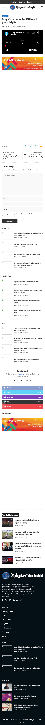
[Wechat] (27, 380)
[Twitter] (30, 146)
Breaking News (7, 612)
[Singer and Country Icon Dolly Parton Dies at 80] (7, 283)
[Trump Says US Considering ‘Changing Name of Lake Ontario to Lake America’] (7, 331)
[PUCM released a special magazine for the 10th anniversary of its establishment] (7, 707)
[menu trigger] (4, 7)
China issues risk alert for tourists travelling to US (27, 254)
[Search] (42, 7)
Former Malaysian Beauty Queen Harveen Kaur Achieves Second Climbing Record (28, 234)
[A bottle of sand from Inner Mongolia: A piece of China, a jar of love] (7, 534)
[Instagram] (20, 380)
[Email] (41, 146)
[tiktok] (22, 402)
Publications (6, 628)
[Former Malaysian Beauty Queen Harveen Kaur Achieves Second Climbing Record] (7, 235)
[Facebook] (25, 146)
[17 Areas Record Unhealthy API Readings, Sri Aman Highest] (7, 303)
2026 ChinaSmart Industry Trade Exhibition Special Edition (27, 686)
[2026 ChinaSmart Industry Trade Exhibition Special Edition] (7, 687)
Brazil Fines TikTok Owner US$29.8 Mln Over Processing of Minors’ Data (28, 339)
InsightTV (5, 16)
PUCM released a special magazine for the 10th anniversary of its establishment (26, 706)
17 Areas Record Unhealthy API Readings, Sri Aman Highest (27, 302)
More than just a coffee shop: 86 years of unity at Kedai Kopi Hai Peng (28, 558)
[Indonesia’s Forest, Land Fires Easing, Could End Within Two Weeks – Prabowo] (7, 293)
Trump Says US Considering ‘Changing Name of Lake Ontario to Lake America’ (27, 329)
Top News (5, 632)
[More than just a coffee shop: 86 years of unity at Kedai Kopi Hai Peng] (7, 560)
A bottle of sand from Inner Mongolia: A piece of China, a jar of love (27, 533)
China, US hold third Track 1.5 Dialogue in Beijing (26, 359)
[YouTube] (24, 380)
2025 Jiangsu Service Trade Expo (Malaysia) (25, 696)
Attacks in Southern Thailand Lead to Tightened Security (27, 521)
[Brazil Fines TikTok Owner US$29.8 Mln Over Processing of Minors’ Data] (7, 340)
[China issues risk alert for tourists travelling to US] (7, 255)
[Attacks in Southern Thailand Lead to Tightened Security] (7, 522)
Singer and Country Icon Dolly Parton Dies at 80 (26, 282)
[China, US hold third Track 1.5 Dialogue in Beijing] (7, 360)
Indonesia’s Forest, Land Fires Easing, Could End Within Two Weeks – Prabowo (28, 292)
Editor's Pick (6, 620)
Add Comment (22, 26)
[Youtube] (22, 406)
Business (5, 616)
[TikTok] (30, 380)
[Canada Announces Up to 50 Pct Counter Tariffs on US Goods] (7, 313)
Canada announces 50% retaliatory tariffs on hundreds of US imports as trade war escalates (28, 546)
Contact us (21, 374)
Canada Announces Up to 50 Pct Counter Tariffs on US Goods (28, 312)
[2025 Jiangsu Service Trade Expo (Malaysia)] (7, 697)
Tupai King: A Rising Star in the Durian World (25, 244)
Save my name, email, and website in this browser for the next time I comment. (21, 215)
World (4, 636)
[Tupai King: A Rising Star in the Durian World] (7, 245)
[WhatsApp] (35, 146)
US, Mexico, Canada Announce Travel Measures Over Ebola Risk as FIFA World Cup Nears (27, 264)
